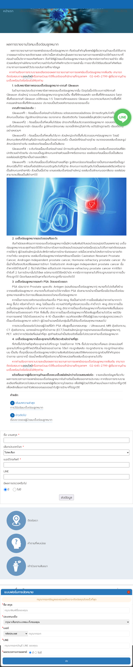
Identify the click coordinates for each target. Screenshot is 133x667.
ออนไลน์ (27, 76)
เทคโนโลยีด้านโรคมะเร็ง (68, 11)
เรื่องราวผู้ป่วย (98, 11)
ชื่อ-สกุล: (8, 605)
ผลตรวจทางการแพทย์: (15, 652)
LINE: (6, 640)
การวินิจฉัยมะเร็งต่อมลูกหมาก (26, 408)
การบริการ (120, 11)
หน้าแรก (8, 11)
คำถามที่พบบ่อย (37, 543)
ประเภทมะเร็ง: (10, 617)
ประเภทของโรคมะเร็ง (33, 11)
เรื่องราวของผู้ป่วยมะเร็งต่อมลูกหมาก (31, 420)
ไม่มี (19, 489)
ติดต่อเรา (33, 520)
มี (9, 489)
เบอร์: (6, 628)
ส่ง (66, 661)
